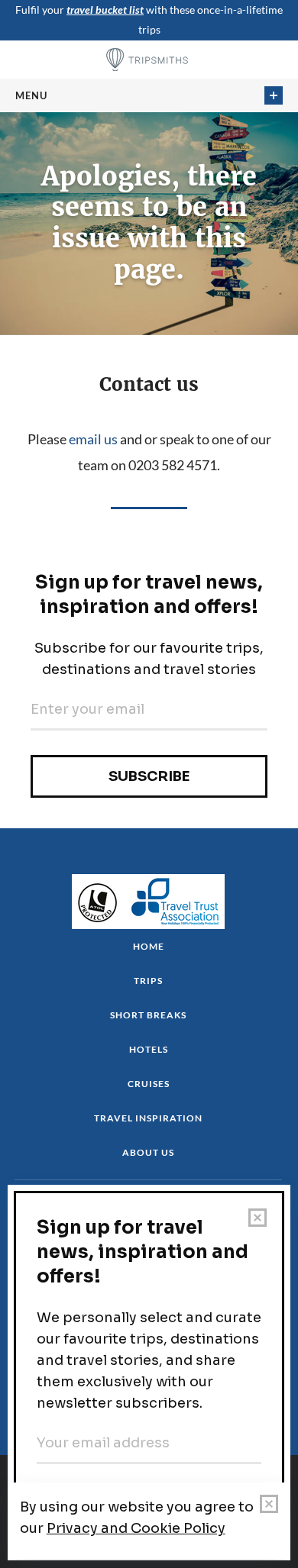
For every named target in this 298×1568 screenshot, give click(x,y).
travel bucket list (105, 9)
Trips (148, 980)
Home (148, 946)
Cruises (149, 1083)
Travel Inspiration (148, 1118)
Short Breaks (148, 1015)
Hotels (148, 1049)
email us (93, 439)
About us (148, 1152)
